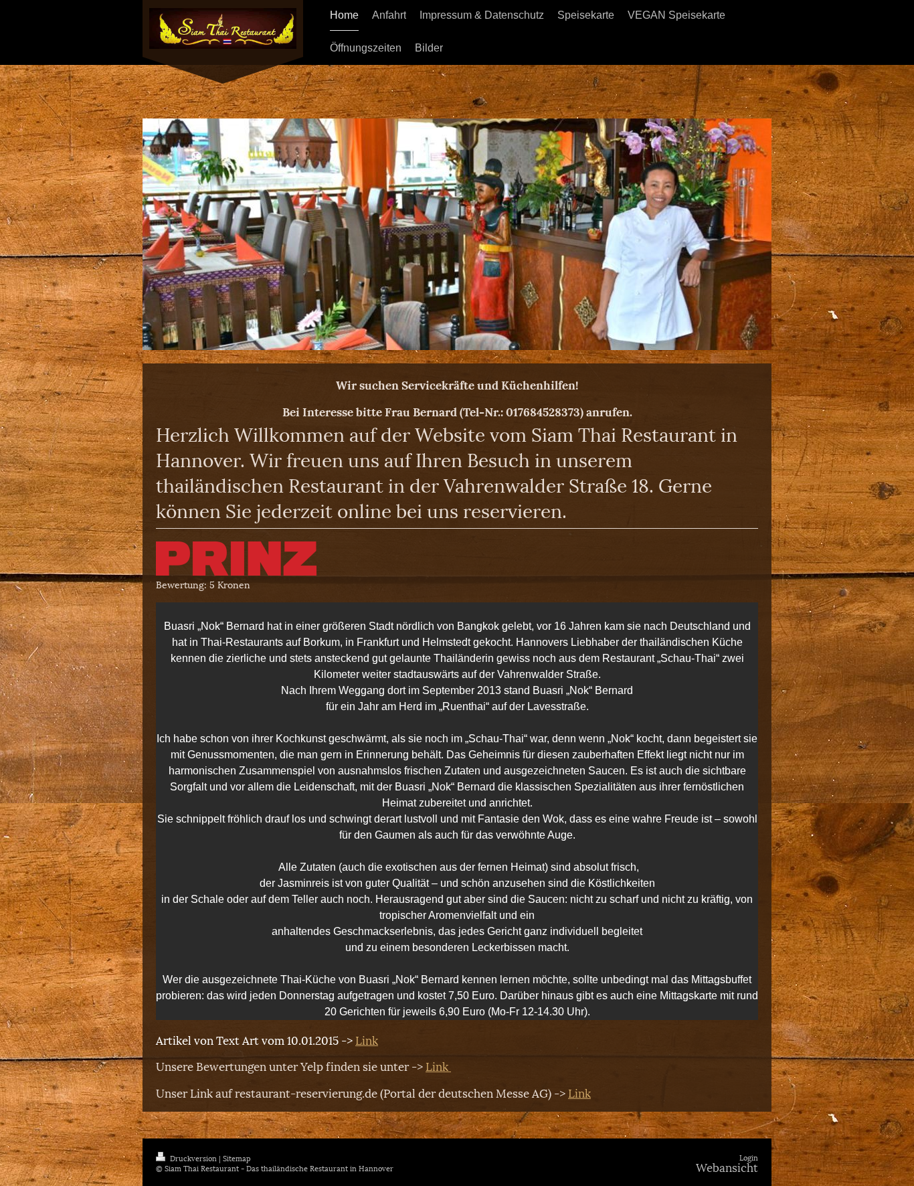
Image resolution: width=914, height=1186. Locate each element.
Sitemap (237, 1157)
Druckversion (193, 1157)
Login (748, 1157)
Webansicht (727, 1166)
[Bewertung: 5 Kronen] (236, 558)
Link (366, 1039)
